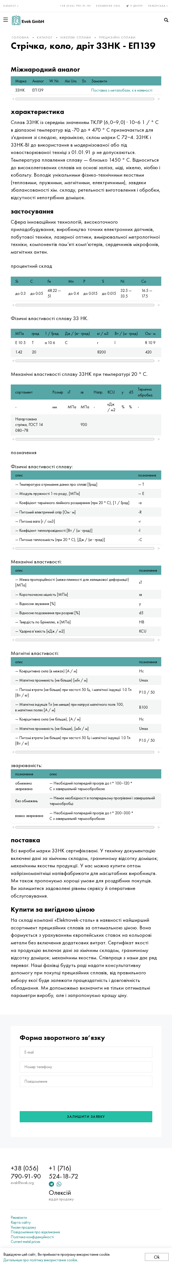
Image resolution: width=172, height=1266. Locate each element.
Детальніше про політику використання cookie (40, 1259)
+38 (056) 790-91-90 (75, 6)
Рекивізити (19, 1217)
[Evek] (28, 20)
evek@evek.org (108, 6)
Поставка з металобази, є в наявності (121, 90)
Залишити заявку (86, 1116)
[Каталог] (6, 19)
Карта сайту (21, 1222)
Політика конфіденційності (32, 1236)
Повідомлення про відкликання (35, 1232)
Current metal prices (25, 1241)
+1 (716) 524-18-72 (63, 1172)
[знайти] (166, 20)
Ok (157, 1257)
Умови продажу (23, 1227)
